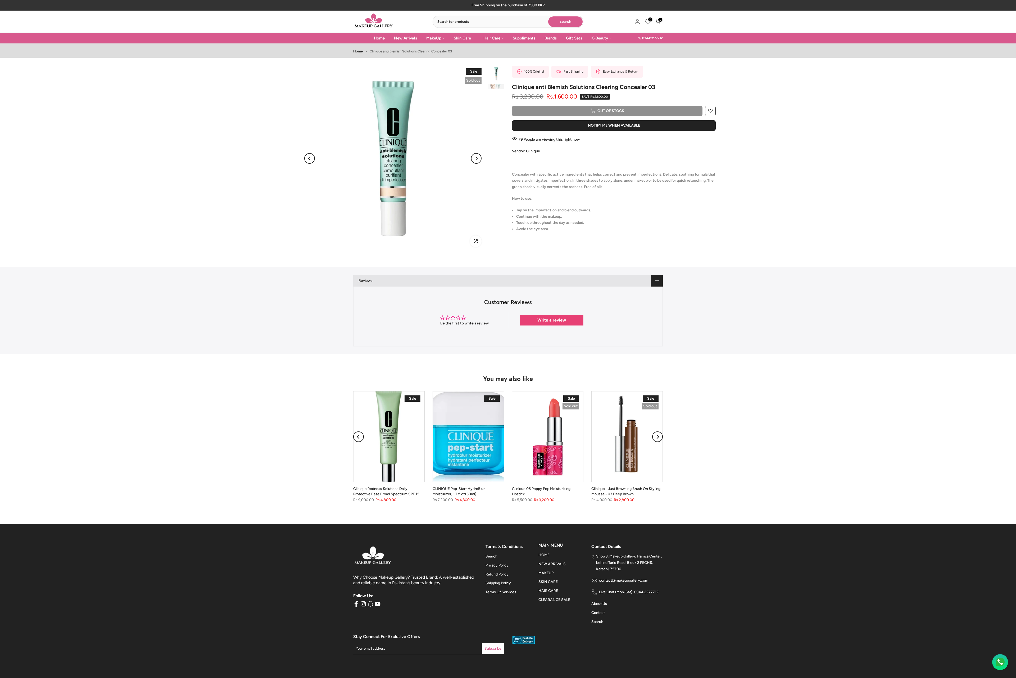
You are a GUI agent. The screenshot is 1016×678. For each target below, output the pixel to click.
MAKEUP (546, 572)
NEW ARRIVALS (552, 563)
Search (491, 556)
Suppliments (524, 38)
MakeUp (433, 38)
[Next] (476, 158)
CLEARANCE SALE (554, 599)
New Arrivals (405, 38)
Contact (598, 612)
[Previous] (309, 158)
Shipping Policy (498, 583)
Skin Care (462, 38)
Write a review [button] (551, 320)
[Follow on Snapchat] (370, 604)
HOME (544, 555)
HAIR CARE (548, 590)
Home (379, 38)
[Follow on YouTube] (377, 604)
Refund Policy (497, 574)
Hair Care (491, 38)
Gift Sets (574, 38)
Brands (551, 38)
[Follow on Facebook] (356, 604)
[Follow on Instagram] (363, 604)
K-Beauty (599, 38)
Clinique (533, 151)
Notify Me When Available (614, 125)
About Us (599, 603)
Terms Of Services (501, 592)
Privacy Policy (497, 565)
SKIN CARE (548, 581)
